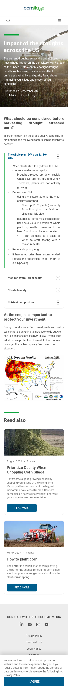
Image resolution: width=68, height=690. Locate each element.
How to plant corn (22, 559)
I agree (34, 681)
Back (60, 34)
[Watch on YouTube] (46, 625)
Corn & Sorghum (31, 95)
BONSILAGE (40, 335)
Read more (22, 507)
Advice (12, 95)
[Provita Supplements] (34, 8)
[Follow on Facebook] (30, 625)
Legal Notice (34, 648)
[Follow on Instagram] (38, 625)
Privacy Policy (12, 675)
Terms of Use (34, 642)
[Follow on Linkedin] (21, 625)
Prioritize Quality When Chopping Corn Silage (26, 469)
